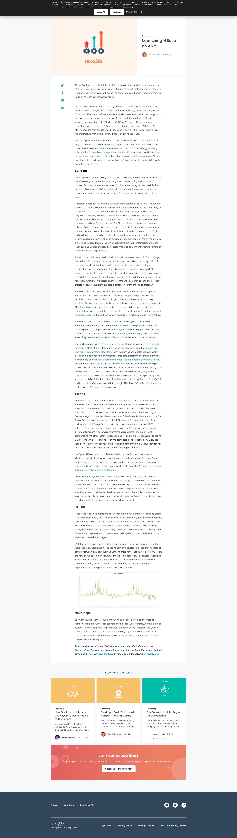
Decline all (117, 12)
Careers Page (82, 650)
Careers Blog (105, 653)
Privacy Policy (125, 825)
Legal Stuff (105, 825)
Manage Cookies (133, 12)
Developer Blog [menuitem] (87, 805)
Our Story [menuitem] (69, 805)
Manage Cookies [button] (146, 825)
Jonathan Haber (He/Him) (163, 734)
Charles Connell (154, 55)
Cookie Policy (128, 7)
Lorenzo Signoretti (68, 737)
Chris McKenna (112, 734)
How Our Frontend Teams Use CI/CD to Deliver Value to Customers (71, 715)
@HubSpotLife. (151, 653)
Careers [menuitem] (54, 805)
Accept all (101, 12)
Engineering (147, 36)
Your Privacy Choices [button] (175, 825)
